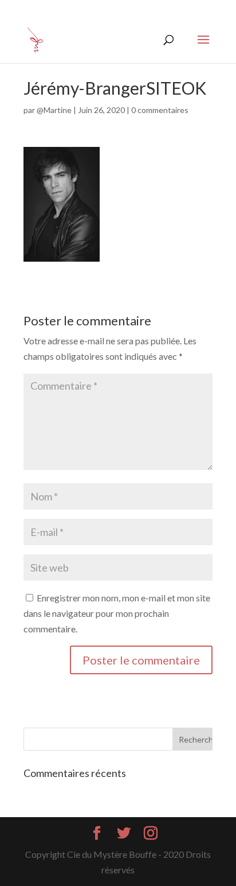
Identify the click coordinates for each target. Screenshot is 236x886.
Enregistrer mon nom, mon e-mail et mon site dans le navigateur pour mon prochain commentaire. (116, 613)
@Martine (54, 110)
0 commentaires (159, 110)
